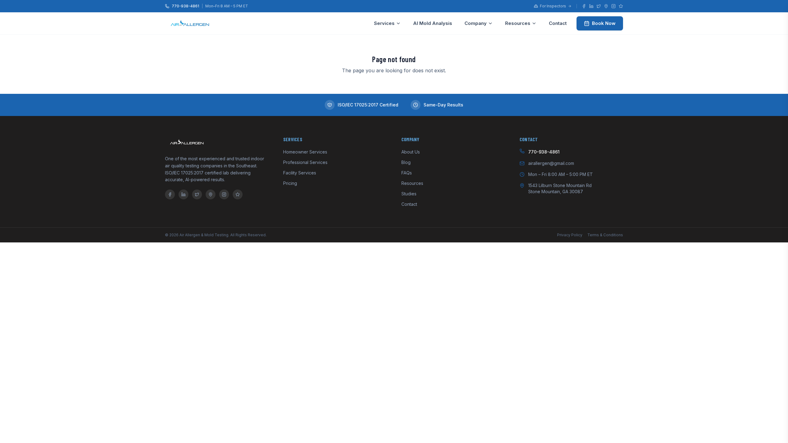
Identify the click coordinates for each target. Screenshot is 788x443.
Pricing (290, 183)
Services (384, 23)
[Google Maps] (606, 6)
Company (475, 23)
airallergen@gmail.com (551, 163)
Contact (558, 23)
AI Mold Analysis (432, 23)
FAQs (406, 172)
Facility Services (299, 172)
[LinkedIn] (591, 6)
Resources (517, 23)
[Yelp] (621, 6)
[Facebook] (584, 6)
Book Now (604, 23)
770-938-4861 (185, 6)
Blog (406, 162)
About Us (410, 151)
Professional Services (305, 162)
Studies (408, 193)
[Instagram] (613, 6)
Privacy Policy (569, 235)
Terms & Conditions (605, 235)
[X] (599, 6)
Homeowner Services (305, 151)
